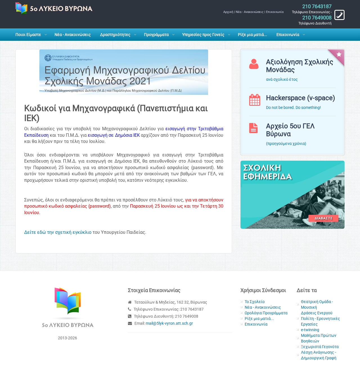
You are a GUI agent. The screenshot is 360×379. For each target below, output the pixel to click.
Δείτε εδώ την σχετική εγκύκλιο (57, 232)
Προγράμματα (156, 34)
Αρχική (228, 12)
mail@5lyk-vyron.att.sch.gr (169, 323)
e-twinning (310, 330)
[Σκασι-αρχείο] (292, 194)
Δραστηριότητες (115, 34)
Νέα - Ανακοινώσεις (250, 12)
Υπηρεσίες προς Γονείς (203, 34)
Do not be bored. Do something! (293, 107)
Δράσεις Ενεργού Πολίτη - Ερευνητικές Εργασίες (320, 318)
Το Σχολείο (255, 301)
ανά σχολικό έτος (282, 79)
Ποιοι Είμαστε (28, 34)
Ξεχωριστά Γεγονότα (320, 346)
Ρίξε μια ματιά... (252, 34)
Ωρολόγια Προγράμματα (266, 313)
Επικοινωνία (275, 12)
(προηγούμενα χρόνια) (286, 143)
